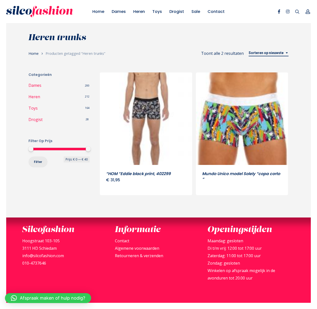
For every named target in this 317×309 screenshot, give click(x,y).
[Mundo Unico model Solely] (242, 118)
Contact (122, 241)
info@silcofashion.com (43, 255)
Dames (34, 85)
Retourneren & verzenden (139, 255)
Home (33, 53)
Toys (33, 108)
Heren (34, 96)
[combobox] (269, 53)
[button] (48, 298)
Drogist (35, 119)
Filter (38, 162)
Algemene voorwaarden (137, 248)
